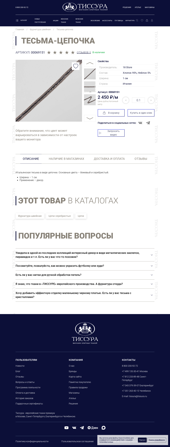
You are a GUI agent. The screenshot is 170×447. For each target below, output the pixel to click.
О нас (71, 366)
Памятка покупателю (80, 382)
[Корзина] (146, 20)
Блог (18, 371)
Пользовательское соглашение (77, 441)
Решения (127, 7)
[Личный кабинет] (151, 20)
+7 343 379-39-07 (130, 385)
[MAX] (104, 428)
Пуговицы (119, 20)
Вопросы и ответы (25, 382)
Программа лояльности (28, 387)
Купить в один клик (141, 112)
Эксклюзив (95, 20)
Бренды (73, 371)
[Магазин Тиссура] (85, 333)
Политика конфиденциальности (32, 441)
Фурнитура (130, 20)
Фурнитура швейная (30, 215)
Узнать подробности (157, 440)
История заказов (24, 398)
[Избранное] (142, 20)
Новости (20, 366)
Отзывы (20, 376)
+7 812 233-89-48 (130, 376)
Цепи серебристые (60, 215)
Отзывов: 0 (84, 52)
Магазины (149, 7)
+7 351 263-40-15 (130, 390)
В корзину (113, 112)
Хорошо (142, 440)
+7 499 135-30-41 (130, 371)
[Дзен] (93, 428)
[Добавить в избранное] (76, 66)
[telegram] (82, 428)
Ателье (138, 7)
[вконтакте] (74, 428)
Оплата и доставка (25, 392)
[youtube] (66, 428)
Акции (55, 20)
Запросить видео (113, 133)
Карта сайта (75, 376)
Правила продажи (78, 387)
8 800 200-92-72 (130, 366)
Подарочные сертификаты (29, 403)
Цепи (81, 215)
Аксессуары (107, 20)
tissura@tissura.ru (138, 396)
